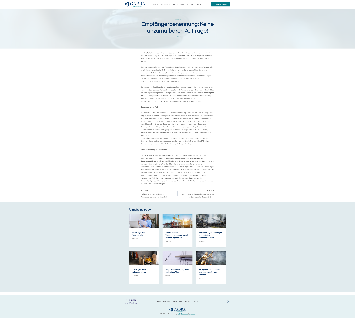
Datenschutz (184, 314)
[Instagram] (228, 301)
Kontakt (199, 4)
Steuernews (177, 19)
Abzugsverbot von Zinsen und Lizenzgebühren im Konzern (209, 272)
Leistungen (167, 301)
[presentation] (144, 221)
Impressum (192, 314)
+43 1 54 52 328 (130, 300)
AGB (179, 314)
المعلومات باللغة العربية (221, 4)
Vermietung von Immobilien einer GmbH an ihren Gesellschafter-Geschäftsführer (198, 194)
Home (155, 4)
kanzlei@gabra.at (131, 303)
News (175, 301)
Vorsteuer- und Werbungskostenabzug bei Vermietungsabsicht (176, 235)
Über (182, 4)
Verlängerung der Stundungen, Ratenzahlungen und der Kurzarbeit (154, 194)
